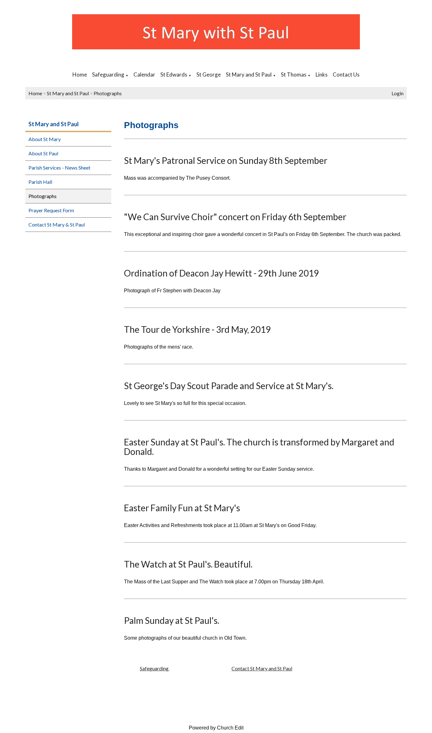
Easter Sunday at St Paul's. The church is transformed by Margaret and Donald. (259, 447)
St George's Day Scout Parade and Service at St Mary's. (228, 385)
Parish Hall (40, 182)
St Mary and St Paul (249, 74)
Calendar (144, 74)
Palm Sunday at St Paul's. (171, 620)
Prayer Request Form (51, 210)
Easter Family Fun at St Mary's (182, 507)
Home (79, 74)
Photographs (108, 93)
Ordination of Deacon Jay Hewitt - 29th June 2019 (221, 273)
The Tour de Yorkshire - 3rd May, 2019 (197, 329)
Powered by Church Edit (216, 727)
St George (208, 74)
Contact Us (346, 74)
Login (398, 93)
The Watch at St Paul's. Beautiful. (188, 564)
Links (322, 74)
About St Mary (44, 139)
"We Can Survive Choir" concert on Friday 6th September (235, 216)
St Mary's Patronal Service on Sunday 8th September (225, 160)
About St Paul (43, 153)
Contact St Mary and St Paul (261, 668)
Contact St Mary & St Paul (56, 224)
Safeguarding (108, 74)
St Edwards (173, 74)
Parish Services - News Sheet (59, 168)
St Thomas (293, 74)
